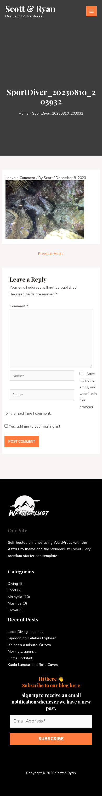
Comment (19, 306)
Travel (13, 610)
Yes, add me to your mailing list (34, 426)
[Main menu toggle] (91, 11)
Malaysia (15, 596)
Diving (13, 583)
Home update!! (20, 658)
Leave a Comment (20, 177)
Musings (14, 603)
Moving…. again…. (22, 651)
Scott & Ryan (30, 8)
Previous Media (51, 253)
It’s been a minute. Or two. (30, 644)
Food (12, 590)
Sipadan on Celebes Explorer (32, 638)
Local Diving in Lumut (25, 631)
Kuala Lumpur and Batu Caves (33, 664)
